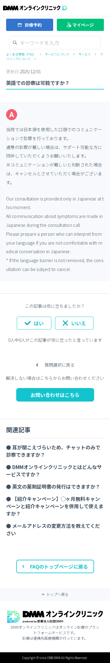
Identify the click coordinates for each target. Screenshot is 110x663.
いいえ (78, 323)
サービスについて (57, 54)
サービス (85, 54)
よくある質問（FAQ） (21, 54)
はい (39, 323)
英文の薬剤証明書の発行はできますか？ (56, 486)
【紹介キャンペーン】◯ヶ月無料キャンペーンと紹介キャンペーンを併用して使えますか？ (54, 506)
